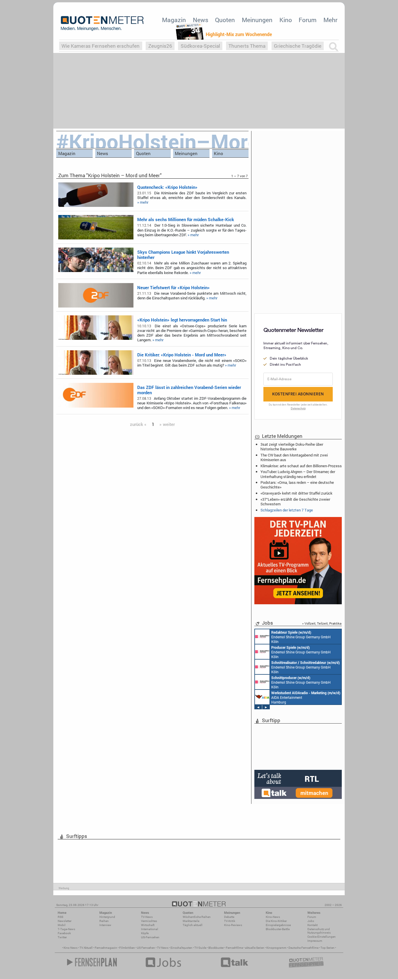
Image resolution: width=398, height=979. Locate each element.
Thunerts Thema (246, 45)
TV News (162, 948)
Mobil (62, 925)
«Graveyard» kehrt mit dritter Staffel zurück (296, 493)
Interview (105, 925)
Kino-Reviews (233, 925)
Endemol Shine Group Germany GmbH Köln (301, 637)
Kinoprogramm (276, 948)
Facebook (64, 933)
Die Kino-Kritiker (276, 921)
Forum (307, 20)
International (149, 929)
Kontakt (312, 925)
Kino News (71, 948)
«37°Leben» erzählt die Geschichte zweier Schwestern (295, 502)
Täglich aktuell (192, 925)
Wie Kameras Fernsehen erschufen (100, 45)
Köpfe (145, 933)
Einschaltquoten (181, 948)
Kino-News (273, 917)
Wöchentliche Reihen (197, 917)
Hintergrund (107, 917)
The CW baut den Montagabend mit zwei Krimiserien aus (294, 457)
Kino (285, 20)
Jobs (310, 921)
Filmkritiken (127, 948)
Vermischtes (149, 921)
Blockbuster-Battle (278, 929)
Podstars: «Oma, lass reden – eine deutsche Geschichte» (297, 485)
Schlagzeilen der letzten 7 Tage (286, 510)
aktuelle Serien (254, 948)
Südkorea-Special (200, 45)
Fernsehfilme (234, 948)
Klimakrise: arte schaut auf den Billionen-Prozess (301, 465)
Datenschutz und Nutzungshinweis (319, 930)
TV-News (147, 917)
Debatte (229, 917)
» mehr (142, 202)
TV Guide (200, 948)
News (200, 20)
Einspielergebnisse (278, 925)
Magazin (174, 20)
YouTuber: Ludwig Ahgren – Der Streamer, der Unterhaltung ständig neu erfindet (297, 474)
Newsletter (64, 921)
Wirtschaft (147, 925)
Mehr (330, 20)
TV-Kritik (229, 921)
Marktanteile (191, 921)
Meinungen (257, 20)
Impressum (314, 941)
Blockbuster (216, 948)
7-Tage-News (66, 929)
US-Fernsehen (150, 937)
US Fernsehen (146, 948)
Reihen (104, 921)
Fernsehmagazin (106, 948)
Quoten (225, 20)
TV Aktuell (86, 948)
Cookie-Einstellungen (321, 937)
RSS (60, 917)
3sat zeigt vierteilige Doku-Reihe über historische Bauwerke (291, 447)
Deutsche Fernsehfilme (303, 948)
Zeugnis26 (160, 45)
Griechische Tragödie (297, 45)
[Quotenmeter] (102, 23)
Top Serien (327, 948)
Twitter (62, 937)
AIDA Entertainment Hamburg (305, 697)
